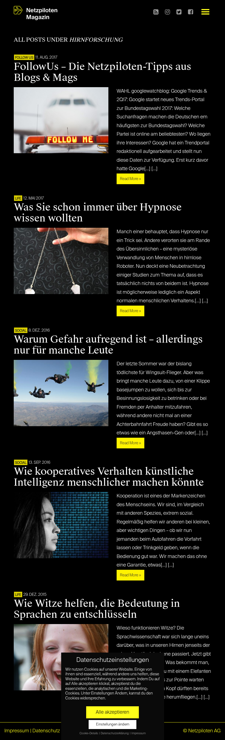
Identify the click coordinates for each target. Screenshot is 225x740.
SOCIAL (20, 330)
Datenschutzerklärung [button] (115, 733)
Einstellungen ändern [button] (112, 724)
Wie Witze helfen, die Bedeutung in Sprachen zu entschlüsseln (97, 609)
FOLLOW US (24, 57)
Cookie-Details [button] (89, 733)
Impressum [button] (138, 733)
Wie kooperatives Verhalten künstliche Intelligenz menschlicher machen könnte (109, 477)
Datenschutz (46, 730)
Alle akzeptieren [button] (112, 712)
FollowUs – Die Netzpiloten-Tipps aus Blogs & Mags (102, 72)
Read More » (130, 179)
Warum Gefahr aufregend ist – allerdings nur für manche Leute (108, 345)
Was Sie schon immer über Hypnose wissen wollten (98, 212)
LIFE (18, 198)
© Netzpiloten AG (202, 730)
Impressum (16, 730)
